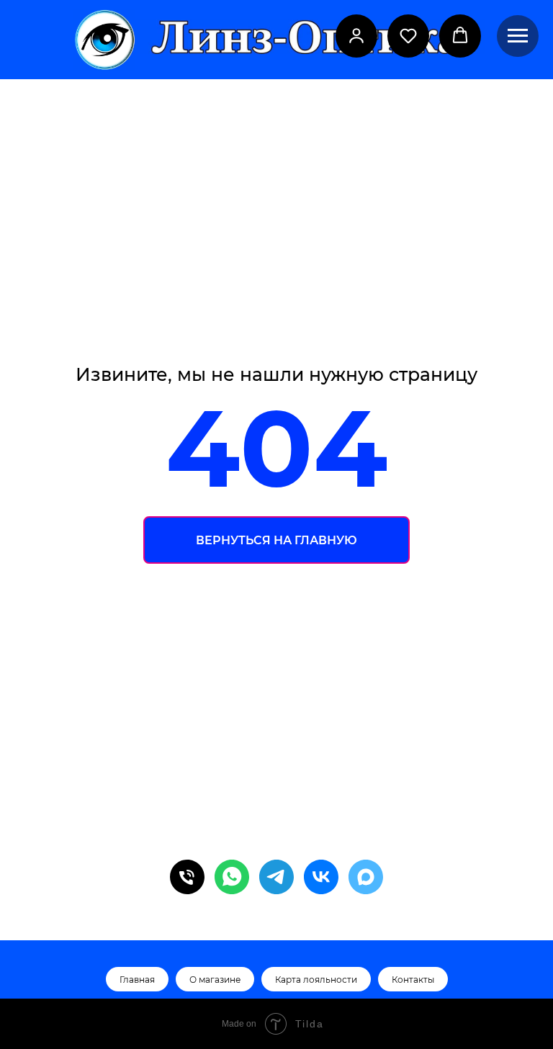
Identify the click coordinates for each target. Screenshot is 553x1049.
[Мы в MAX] (366, 877)
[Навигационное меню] (518, 36)
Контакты (413, 979)
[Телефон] (187, 877)
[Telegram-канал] (276, 877)
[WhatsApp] (232, 877)
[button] (356, 35)
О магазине (214, 979)
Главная (137, 979)
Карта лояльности (316, 979)
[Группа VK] (321, 877)
